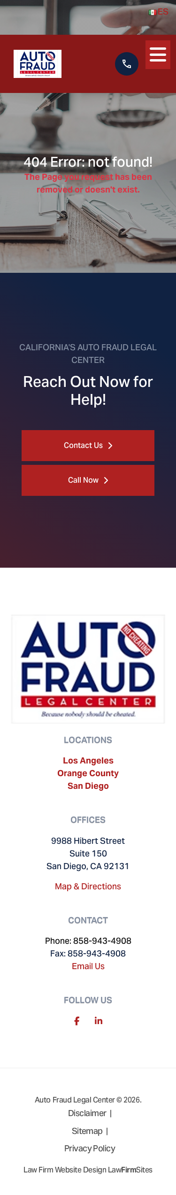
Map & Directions (88, 886)
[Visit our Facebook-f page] (76, 1021)
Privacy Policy (89, 1148)
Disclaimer (87, 1113)
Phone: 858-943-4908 (88, 940)
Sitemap (87, 1131)
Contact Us (83, 445)
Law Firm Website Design (64, 1170)
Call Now (83, 480)
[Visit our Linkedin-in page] (98, 1021)
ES (162, 11)
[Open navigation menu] (157, 52)
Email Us (88, 966)
